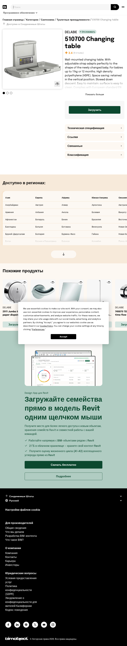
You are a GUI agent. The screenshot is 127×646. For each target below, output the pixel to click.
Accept (63, 337)
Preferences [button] (38, 329)
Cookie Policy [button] (46, 326)
